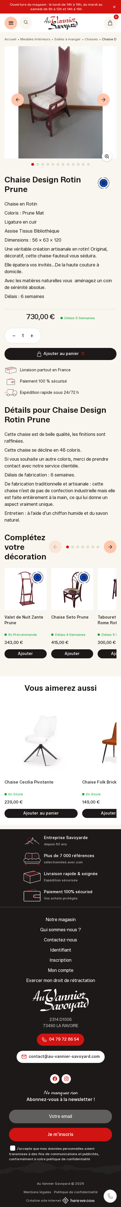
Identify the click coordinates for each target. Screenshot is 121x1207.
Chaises (91, 39)
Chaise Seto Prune (70, 617)
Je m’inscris (60, 1134)
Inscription (60, 960)
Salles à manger (67, 39)
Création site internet (43, 1200)
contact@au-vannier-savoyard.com (64, 1056)
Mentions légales (37, 1192)
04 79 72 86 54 (64, 1039)
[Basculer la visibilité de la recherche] (25, 23)
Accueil (10, 39)
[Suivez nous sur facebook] (54, 1079)
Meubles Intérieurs (35, 39)
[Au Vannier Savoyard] (60, 23)
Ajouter (25, 653)
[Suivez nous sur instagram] (66, 1079)
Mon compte (60, 970)
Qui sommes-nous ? (60, 929)
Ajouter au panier (61, 353)
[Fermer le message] (114, 7)
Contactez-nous (60, 940)
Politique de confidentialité (76, 1192)
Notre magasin (61, 919)
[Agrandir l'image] (107, 156)
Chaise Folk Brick (99, 782)
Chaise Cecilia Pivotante (29, 782)
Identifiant (60, 950)
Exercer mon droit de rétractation (60, 980)
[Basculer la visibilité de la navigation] (11, 23)
